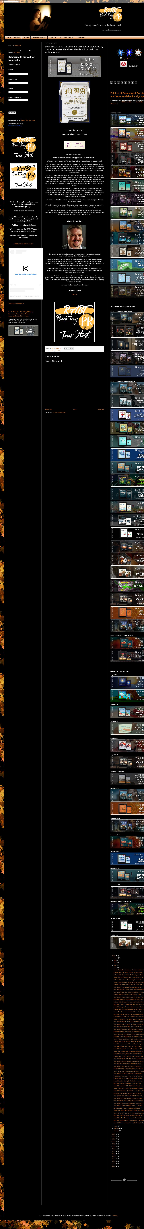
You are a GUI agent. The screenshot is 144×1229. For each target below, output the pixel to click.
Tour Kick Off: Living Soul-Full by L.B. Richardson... (128, 1026)
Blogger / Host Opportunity (28, 120)
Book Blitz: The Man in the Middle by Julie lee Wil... (128, 1049)
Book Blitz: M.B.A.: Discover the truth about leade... (128, 1118)
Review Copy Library (39, 37)
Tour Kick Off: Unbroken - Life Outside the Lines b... (128, 1029)
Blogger (115, 1215)
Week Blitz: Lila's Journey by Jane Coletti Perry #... (128, 1108)
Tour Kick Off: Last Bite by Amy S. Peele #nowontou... (129, 1022)
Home (9, 37)
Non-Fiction (58, 350)
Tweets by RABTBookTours (16, 303)
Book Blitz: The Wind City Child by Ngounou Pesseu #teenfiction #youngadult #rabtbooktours (20, 314)
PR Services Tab (126, 102)
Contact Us (52, 37)
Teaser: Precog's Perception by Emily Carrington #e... (129, 977)
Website (11, 88)
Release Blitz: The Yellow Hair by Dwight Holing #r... (128, 972)
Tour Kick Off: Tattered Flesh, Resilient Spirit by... (127, 1066)
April (115, 968)
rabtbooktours (28, 296)
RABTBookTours (15, 296)
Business (52, 350)
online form (18, 45)
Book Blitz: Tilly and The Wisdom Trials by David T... (128, 1093)
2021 (114, 1144)
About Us (17, 37)
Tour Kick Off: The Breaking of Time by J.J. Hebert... (128, 1105)
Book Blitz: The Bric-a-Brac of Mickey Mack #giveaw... (129, 1014)
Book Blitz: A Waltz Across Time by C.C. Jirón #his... (128, 1076)
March (116, 1126)
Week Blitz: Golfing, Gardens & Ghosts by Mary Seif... (129, 1068)
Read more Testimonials (23, 244)
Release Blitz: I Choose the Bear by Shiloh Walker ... (128, 980)
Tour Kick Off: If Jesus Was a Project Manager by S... (128, 1063)
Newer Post (48, 409)
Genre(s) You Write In (14, 97)
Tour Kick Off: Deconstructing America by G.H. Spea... (129, 1061)
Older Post (101, 409)
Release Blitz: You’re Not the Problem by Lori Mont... (128, 975)
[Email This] (65, 348)
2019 (114, 1149)
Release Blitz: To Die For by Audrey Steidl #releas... (128, 1078)
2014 (114, 1161)
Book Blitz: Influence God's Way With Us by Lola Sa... (129, 999)
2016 (114, 1156)
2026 (114, 956)
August (116, 958)
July (115, 960)
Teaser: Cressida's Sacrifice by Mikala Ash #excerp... (129, 1113)
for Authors (16, 52)
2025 (114, 1134)
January (116, 1131)
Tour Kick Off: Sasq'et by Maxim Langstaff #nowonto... (129, 992)
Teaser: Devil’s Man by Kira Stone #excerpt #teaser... (129, 1088)
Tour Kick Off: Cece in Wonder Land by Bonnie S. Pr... (129, 1123)
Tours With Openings (66, 37)
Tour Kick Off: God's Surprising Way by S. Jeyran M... (128, 1103)
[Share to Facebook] (71, 348)
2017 (114, 1154)
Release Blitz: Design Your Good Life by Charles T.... (129, 994)
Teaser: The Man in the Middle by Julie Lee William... (129, 1012)
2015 (114, 1159)
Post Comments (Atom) (59, 412)
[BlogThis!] (67, 348)
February (116, 1128)
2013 (114, 1163)
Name (10, 70)
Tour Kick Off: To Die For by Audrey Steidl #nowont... (128, 1073)
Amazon (74, 294)
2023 (114, 1139)
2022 (114, 1141)
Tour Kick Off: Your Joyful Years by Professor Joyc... (128, 1096)
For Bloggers (81, 37)
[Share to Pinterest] (73, 348)
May (115, 965)
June (115, 963)
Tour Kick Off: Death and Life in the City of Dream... (128, 1046)
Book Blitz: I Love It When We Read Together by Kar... (129, 1044)
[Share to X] (69, 348)
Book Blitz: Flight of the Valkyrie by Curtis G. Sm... (128, 1083)
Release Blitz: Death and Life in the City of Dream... (128, 1041)
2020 (114, 1146)
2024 (114, 1136)
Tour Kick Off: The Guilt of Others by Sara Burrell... (128, 987)
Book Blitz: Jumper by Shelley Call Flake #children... (128, 1031)
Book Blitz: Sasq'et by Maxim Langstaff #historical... (128, 1054)
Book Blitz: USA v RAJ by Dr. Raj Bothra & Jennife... (128, 1081)
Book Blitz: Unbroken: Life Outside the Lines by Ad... (128, 1086)
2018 (114, 1151)
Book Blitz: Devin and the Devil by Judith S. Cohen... (128, 1036)
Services (26, 37)
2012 (114, 1166)
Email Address (12, 79)
